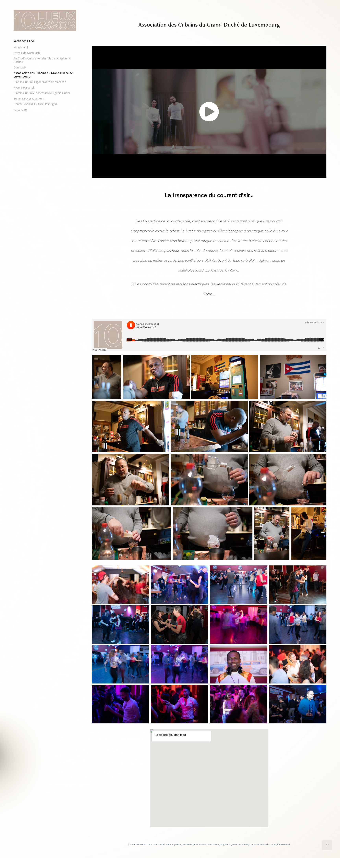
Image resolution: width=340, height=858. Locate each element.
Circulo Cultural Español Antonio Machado (40, 82)
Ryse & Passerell (24, 87)
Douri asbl (20, 67)
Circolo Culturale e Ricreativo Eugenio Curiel (42, 93)
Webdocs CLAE (24, 41)
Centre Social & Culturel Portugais (35, 104)
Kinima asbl (21, 47)
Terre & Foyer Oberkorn (29, 98)
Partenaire (20, 109)
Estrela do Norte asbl (27, 53)
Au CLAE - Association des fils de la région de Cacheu (42, 60)
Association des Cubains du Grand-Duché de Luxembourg (43, 75)
